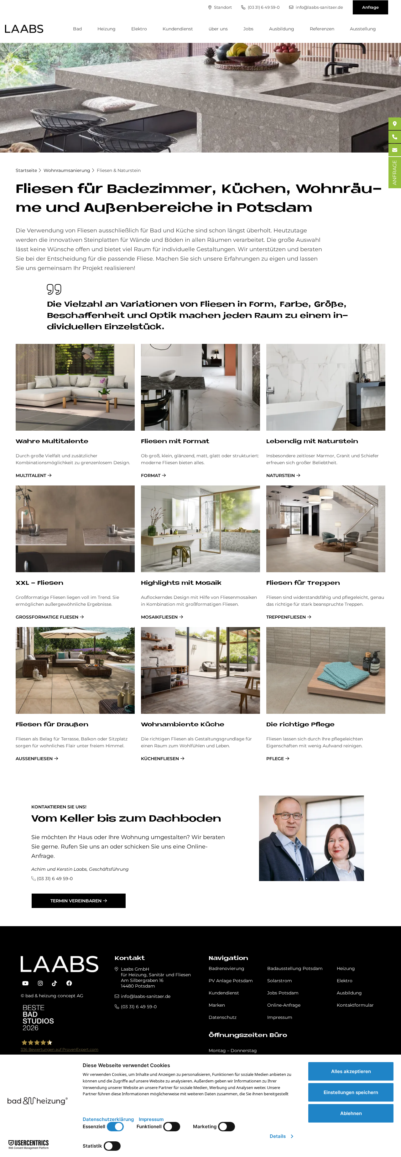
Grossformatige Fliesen (47, 617)
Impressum (279, 1017)
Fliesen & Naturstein (119, 170)
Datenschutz (223, 1017)
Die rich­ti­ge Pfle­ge (300, 725)
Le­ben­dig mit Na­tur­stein (312, 442)
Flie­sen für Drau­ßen (52, 725)
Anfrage (370, 7)
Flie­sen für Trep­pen (303, 583)
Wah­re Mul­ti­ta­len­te (52, 442)
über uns (218, 29)
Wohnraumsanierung (67, 170)
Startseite (26, 170)
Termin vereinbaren (76, 901)
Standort (222, 7)
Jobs (248, 29)
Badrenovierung (226, 968)
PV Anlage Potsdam (231, 980)
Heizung (106, 29)
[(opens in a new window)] (25, 983)
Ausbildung (281, 29)
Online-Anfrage (283, 1005)
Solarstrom (279, 980)
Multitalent (31, 475)
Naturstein (280, 475)
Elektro (139, 29)
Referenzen (322, 29)
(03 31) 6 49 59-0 (263, 7)
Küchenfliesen (160, 758)
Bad (77, 29)
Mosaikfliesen (159, 617)
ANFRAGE (395, 172)
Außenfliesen (34, 758)
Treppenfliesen (286, 617)
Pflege (275, 758)
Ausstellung (363, 29)
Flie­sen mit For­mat (175, 442)
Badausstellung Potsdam (295, 968)
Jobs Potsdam (283, 993)
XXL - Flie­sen (39, 583)
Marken (217, 1005)
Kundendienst (178, 29)
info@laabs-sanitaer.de (319, 7)
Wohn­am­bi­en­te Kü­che (182, 725)
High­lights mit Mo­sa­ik (181, 583)
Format (150, 475)
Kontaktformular (355, 1005)
